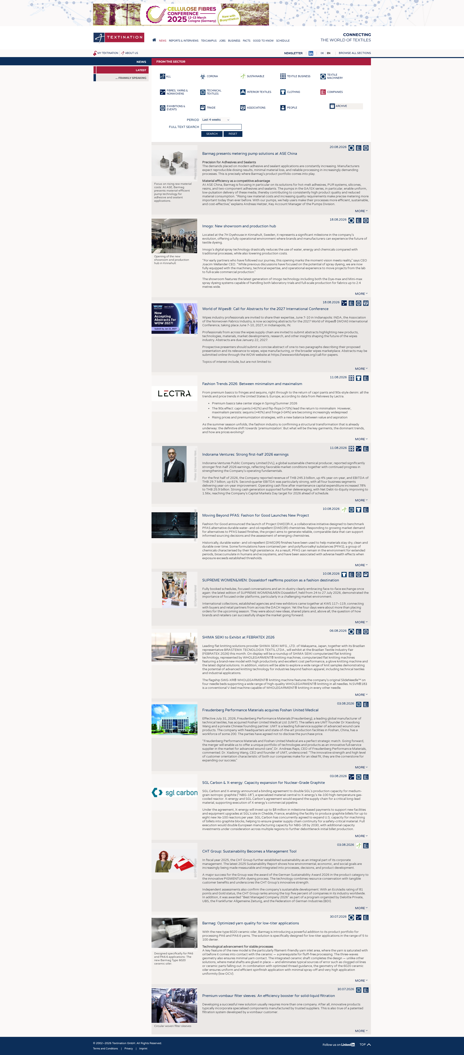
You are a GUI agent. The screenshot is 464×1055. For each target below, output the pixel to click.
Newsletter (293, 53)
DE (322, 53)
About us (131, 53)
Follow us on (332, 1045)
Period (193, 120)
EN (328, 53)
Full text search (184, 127)
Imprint (143, 1048)
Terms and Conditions (105, 1048)
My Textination (107, 53)
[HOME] (154, 40)
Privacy (128, 1048)
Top (363, 1044)
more (360, 211)
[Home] (119, 43)
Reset (233, 133)
